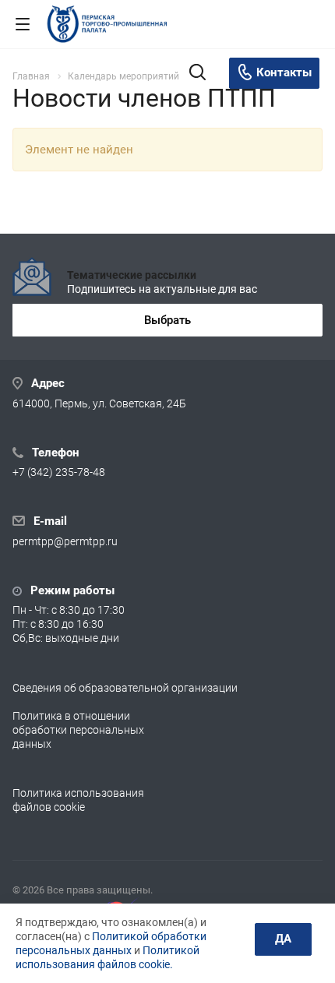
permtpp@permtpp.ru (65, 541)
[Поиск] (197, 73)
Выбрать (167, 320)
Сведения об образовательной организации (125, 688)
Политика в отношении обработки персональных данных (78, 730)
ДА (283, 939)
